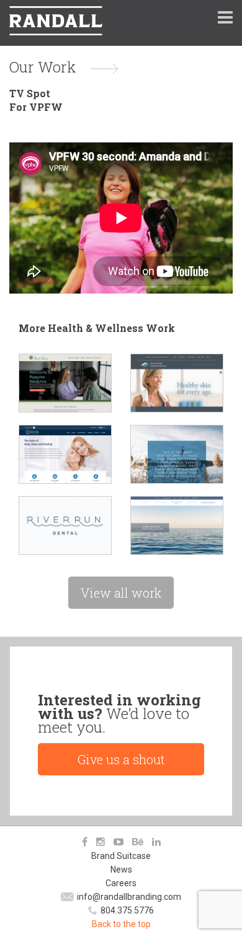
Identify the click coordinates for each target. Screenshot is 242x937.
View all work (121, 593)
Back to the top (121, 924)
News (121, 869)
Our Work (42, 67)
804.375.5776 (127, 910)
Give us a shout (121, 759)
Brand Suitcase (121, 856)
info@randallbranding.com (129, 897)
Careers (121, 883)
